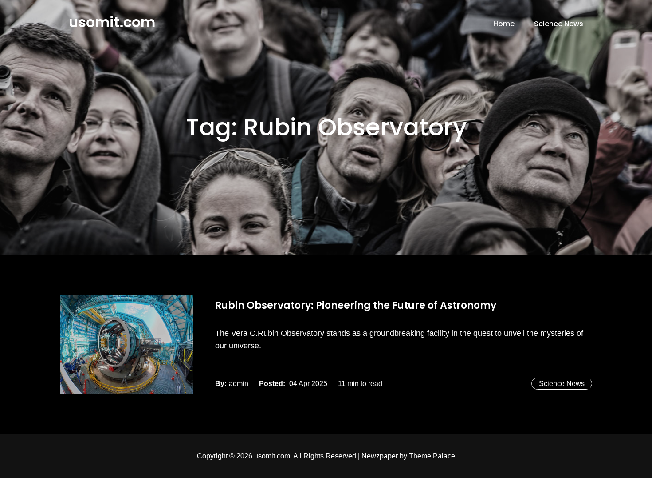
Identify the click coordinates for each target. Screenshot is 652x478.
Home (504, 24)
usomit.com (112, 22)
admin (238, 383)
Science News (558, 24)
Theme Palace (432, 456)
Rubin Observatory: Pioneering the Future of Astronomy (355, 305)
